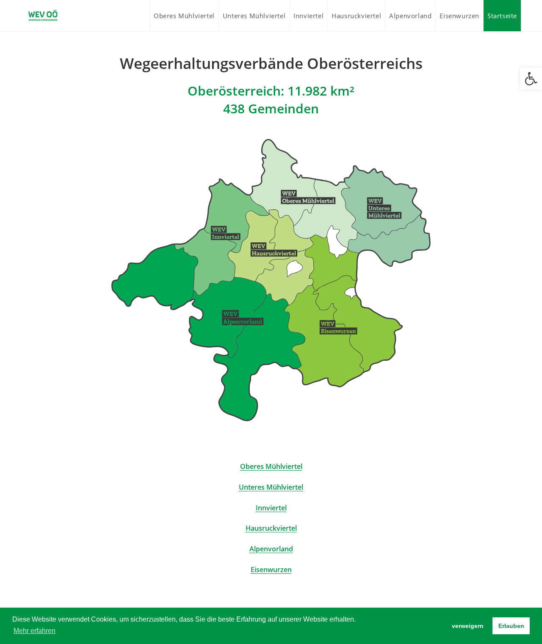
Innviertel (271, 507)
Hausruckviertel (271, 528)
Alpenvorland (271, 549)
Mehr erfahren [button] (34, 630)
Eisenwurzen (271, 569)
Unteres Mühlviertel (271, 487)
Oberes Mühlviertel (271, 466)
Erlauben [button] (511, 625)
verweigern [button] (468, 625)
